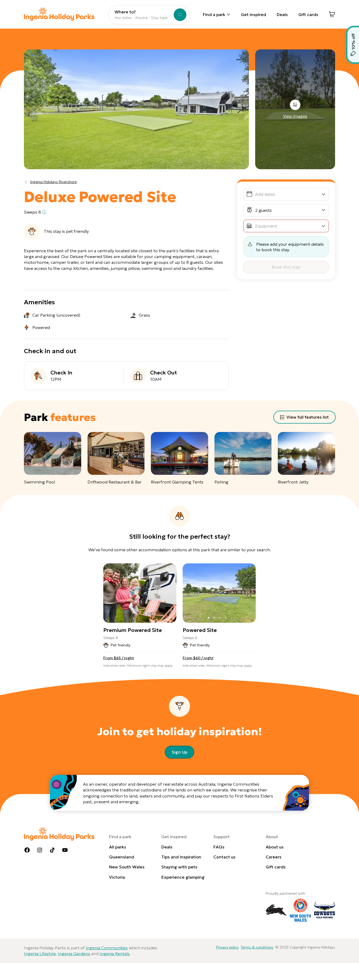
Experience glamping (183, 877)
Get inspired (253, 14)
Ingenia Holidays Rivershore (53, 181)
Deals (282, 14)
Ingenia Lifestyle (40, 953)
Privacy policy (227, 947)
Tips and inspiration (181, 856)
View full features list (307, 417)
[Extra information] (44, 212)
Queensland (121, 856)
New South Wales (127, 866)
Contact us (224, 856)
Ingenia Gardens (74, 953)
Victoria (117, 877)
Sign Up (179, 752)
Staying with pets (179, 866)
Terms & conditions (257, 947)
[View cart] (332, 14)
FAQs (218, 846)
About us (275, 846)
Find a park (214, 14)
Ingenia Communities (107, 947)
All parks (117, 846)
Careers (273, 856)
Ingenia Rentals (115, 953)
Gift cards (308, 14)
